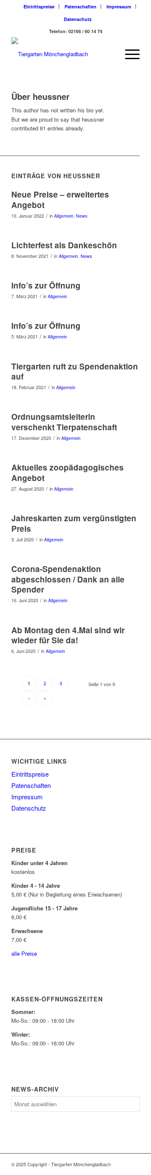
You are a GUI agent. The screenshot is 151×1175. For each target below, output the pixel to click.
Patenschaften (80, 6)
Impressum (119, 6)
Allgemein (63, 216)
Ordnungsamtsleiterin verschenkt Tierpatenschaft (64, 422)
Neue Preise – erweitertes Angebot (60, 200)
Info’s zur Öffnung (46, 285)
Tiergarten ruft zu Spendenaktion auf (74, 371)
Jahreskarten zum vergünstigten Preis (73, 523)
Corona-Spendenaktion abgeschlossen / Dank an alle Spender (68, 579)
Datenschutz (78, 19)
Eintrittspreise (39, 6)
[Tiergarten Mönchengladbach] (62, 54)
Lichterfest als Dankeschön (64, 245)
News (81, 216)
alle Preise (24, 953)
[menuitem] (39, 6)
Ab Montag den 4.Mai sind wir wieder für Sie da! (68, 635)
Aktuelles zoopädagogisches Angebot (67, 473)
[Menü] (128, 54)
